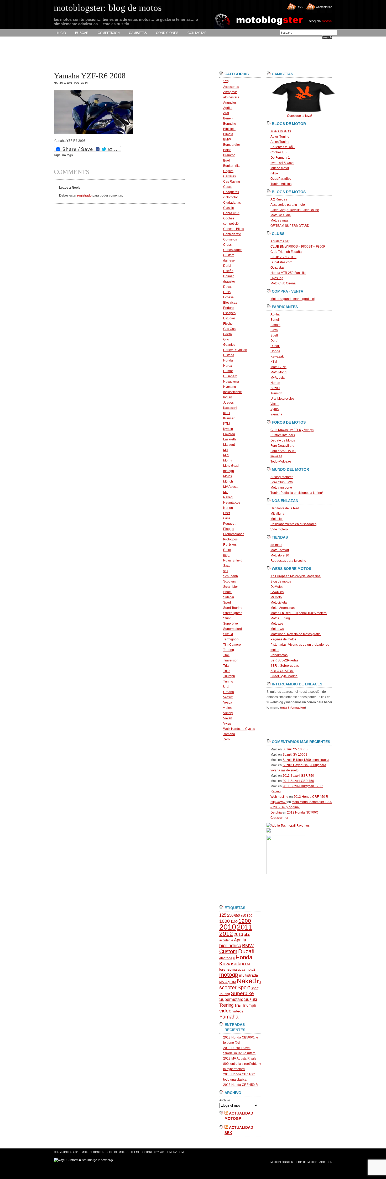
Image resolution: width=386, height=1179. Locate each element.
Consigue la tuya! (299, 116)
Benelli (228, 118)
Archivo (224, 1100)
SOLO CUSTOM (282, 671)
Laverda (229, 434)
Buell (227, 160)
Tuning (228, 681)
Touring (228, 650)
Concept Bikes (233, 229)
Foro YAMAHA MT (283, 451)
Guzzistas (277, 267)
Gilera (227, 334)
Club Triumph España (286, 252)
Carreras (229, 176)
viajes (227, 708)
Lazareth (229, 439)
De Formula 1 (280, 157)
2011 (244, 927)
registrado (84, 195)
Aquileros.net (279, 241)
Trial (226, 666)
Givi (226, 339)
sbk (225, 571)
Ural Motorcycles (282, 398)
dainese (229, 260)
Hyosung (229, 387)
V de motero (279, 529)
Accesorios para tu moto (287, 205)
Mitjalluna (277, 513)
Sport (227, 602)
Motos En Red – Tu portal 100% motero (298, 613)
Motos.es (276, 623)
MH (225, 450)
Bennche (229, 124)
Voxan (227, 718)
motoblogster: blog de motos (105, 1152)
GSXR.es (277, 592)
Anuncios (230, 102)
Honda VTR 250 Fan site (288, 273)
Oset (226, 513)
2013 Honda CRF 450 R (240, 1085)
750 (243, 915)
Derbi (227, 266)
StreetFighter (232, 613)
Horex (227, 366)
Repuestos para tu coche (288, 561)
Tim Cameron (233, 644)
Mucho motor (279, 168)
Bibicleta (229, 129)
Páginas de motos (283, 639)
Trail (226, 655)
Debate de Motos (282, 440)
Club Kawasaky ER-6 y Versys (292, 430)
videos (237, 1011)
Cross (227, 245)
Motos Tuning (280, 618)
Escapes (229, 313)
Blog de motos (280, 581)
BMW (227, 139)
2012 (226, 933)
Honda (228, 360)
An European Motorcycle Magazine (295, 576)
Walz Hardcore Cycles (239, 729)
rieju (226, 555)
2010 (227, 926)
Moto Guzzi (231, 466)
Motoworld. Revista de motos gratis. (295, 634)
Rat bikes (230, 544)
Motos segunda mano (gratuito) (292, 299)
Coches (228, 218)
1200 (244, 921)
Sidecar (228, 597)
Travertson (230, 660)
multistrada (248, 975)
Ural (226, 687)
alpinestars (231, 97)
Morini (227, 460)
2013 (238, 934)
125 (226, 81)
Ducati (227, 287)
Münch (228, 481)
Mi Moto (276, 597)
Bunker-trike (232, 166)
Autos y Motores (281, 477)
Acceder (325, 1162)
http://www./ (278, 802)
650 (237, 915)
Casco (227, 187)
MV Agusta (230, 487)
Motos (227, 476)
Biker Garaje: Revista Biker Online (294, 210)
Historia (228, 355)
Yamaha (229, 734)
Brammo (229, 155)
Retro (227, 550)
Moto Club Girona (283, 283)
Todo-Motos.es (280, 461)
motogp (228, 471)
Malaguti (229, 444)
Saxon (227, 566)
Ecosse (228, 297)
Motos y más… (280, 220)
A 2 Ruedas (278, 199)
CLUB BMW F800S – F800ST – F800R (298, 246)
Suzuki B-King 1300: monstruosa (306, 760)
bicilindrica (230, 945)
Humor (228, 371)
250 (230, 915)
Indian (227, 397)
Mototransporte (281, 487)
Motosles (276, 519)
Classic (228, 208)
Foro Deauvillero (282, 446)
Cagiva (228, 171)
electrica (225, 958)
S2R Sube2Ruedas (284, 660)
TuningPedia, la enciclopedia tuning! (296, 493)
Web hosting (279, 797)
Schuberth (230, 576)
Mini (226, 455)
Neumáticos (231, 502)
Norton (228, 508)
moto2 (250, 969)
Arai (226, 113)
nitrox (274, 173)
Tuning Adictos (280, 184)
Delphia (276, 812)
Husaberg (230, 376)
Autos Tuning (279, 136)
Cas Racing (231, 181)
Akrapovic (230, 92)
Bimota (228, 134)
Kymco (228, 429)
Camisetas (138, 33)
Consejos (230, 239)
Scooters (229, 581)
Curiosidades (232, 250)
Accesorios (231, 87)
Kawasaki (230, 408)
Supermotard (232, 629)
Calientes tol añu (282, 147)
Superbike (230, 623)
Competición (109, 33)
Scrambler (230, 587)
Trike (226, 671)
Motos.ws (277, 629)
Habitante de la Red (284, 508)
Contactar (197, 33)
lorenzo (225, 969)
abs (247, 934)
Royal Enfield (232, 560)
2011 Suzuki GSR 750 (298, 775)
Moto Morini (278, 372)
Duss (227, 292)
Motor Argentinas (282, 608)
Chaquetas (231, 192)
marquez (238, 969)
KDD (226, 413)
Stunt (227, 618)
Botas (227, 150)
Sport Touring (232, 608)
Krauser (228, 418)
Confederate (232, 234)
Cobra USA (231, 213)
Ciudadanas (232, 202)
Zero (226, 739)
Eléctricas (230, 302)
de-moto (276, 545)
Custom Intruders (282, 435)
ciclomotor (230, 197)
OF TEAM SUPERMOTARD (289, 226)
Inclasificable (232, 392)
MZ (225, 492)
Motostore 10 (279, 555)
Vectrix (228, 697)
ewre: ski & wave (282, 163)
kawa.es (276, 456)
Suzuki (228, 634)
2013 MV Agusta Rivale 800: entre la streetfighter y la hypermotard (242, 1064)
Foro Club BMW (281, 482)
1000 (224, 921)
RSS (299, 6)
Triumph (229, 676)
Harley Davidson (235, 350)
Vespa (227, 702)
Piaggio (228, 529)
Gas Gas (229, 329)
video (225, 1011)
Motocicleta (278, 602)
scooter (228, 987)
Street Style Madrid (284, 676)
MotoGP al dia (280, 215)
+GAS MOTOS (280, 131)
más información (293, 707)
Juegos (228, 402)
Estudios (229, 318)
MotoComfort (279, 550)
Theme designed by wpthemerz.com (157, 1152)
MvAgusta (277, 377)
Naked (228, 497)
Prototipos (230, 539)
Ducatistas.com (281, 262)
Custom (228, 255)
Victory (228, 713)
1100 (234, 922)
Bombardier (231, 145)
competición (232, 223)
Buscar (81, 33)
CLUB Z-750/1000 (283, 257)
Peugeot (229, 523)
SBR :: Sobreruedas (284, 666)
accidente (226, 940)
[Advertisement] (149, 54)
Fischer (228, 323)
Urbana (228, 692)
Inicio (61, 33)
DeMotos (276, 587)
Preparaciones (233, 534)
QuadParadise (280, 178)
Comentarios (324, 6)
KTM (226, 423)
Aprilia (227, 108)
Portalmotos (279, 655)
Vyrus (227, 723)
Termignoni (231, 639)
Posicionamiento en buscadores (293, 524)
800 (249, 915)
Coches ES (278, 152)
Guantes (229, 345)
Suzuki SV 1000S (295, 749)
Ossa (227, 518)
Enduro (228, 308)
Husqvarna (231, 381)
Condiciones (167, 33)
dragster (229, 281)
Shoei (227, 592)
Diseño (228, 271)
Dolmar (228, 276)
